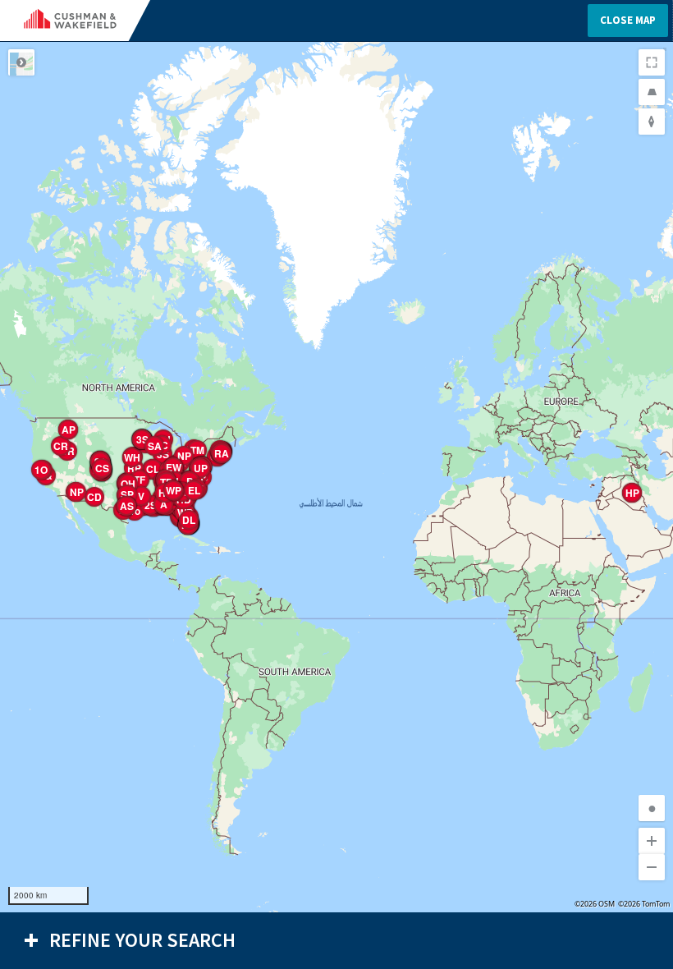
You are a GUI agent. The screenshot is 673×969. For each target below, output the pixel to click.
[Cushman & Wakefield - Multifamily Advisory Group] (83, 20)
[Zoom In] (652, 841)
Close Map (628, 20)
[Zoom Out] (652, 867)
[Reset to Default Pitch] (652, 92)
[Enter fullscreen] (652, 62)
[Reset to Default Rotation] (652, 121)
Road (21, 62)
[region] (336, 477)
